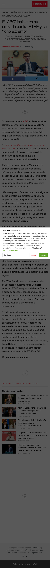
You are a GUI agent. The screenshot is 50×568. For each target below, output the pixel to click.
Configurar (8, 255)
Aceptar (43, 255)
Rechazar (34, 255)
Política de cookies (10, 251)
